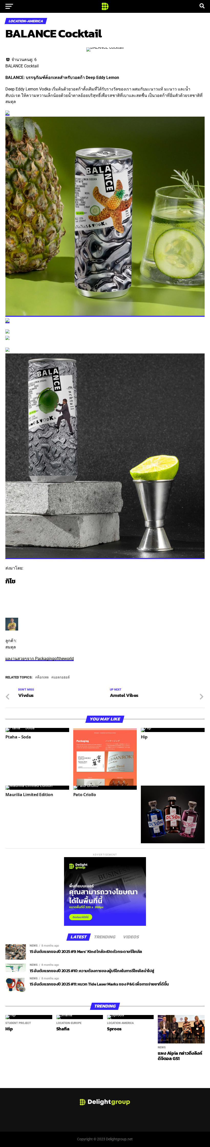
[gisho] (11, 629)
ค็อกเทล (43, 677)
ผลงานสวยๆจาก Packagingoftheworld (39, 658)
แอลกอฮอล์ (61, 677)
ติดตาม (11, 591)
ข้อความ (13, 597)
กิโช (10, 581)
